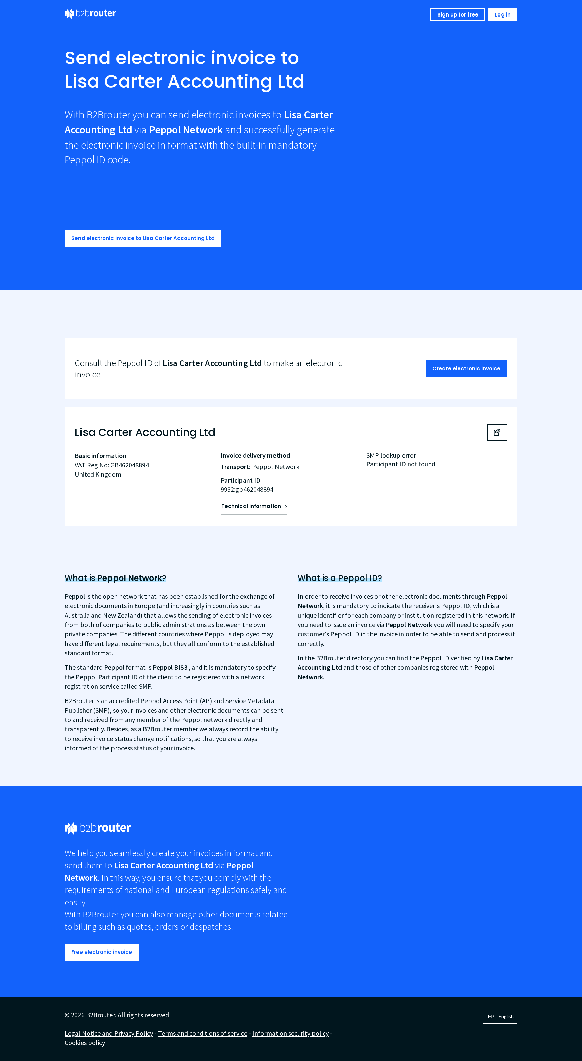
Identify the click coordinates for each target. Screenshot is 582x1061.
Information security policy (290, 1033)
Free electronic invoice (101, 952)
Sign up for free (457, 14)
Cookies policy (85, 1042)
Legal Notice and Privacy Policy (109, 1033)
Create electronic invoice (466, 368)
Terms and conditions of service (202, 1033)
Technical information (251, 506)
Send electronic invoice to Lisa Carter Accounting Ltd (143, 238)
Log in (503, 14)
